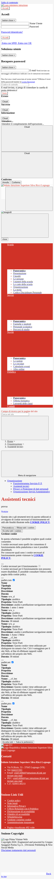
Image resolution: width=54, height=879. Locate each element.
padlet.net (6, 662)
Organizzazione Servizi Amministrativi (31, 491)
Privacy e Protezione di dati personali (30, 489)
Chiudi (5, 101)
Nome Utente (36, 23)
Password (34, 26)
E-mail (33, 70)
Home (10, 441)
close (4, 239)
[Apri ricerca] (29, 199)
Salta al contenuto (9, 2)
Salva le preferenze (24, 742)
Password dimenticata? (12, 32)
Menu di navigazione (27, 475)
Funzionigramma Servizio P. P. (27, 483)
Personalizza (8, 528)
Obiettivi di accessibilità (18, 814)
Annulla (5, 182)
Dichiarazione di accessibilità (21, 811)
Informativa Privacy (16, 806)
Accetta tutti (11, 531)
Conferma (16, 182)
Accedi (5, 8)
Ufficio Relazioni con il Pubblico (22, 808)
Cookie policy (14, 800)
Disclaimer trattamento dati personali (18, 850)
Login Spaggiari (28, 82)
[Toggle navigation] (25, 226)
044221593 (16, 770)
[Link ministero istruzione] (14, 5)
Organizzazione (14, 444)
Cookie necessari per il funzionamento (19, 566)
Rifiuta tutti (25, 528)
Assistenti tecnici (21, 486)
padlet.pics (6, 703)
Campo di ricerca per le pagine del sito (19, 411)
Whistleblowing (14, 817)
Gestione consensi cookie (19, 819)
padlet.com (6, 580)
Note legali (12, 803)
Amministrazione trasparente (20, 822)
